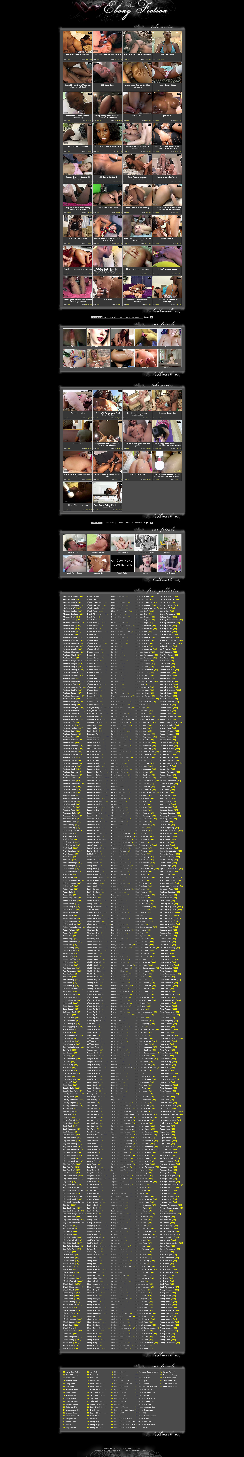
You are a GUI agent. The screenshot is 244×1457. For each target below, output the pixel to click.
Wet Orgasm (165, 1217)
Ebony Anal (92, 1258)
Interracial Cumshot (121, 1123)
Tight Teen (165, 1144)
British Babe (93, 754)
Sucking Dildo (166, 921)
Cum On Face (92, 1111)
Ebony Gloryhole (94, 1310)
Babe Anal (67, 992)
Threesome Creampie (169, 1114)
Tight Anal (165, 1126)
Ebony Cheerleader (95, 1278)
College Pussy (93, 1044)
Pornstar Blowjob (143, 1132)
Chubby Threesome (95, 989)
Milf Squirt (141, 892)
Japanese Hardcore (120, 1185)
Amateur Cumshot (70, 675)
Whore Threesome (167, 1249)
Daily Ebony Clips (99, 1413)
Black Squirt (93, 599)
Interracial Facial (120, 1132)
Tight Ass (164, 1132)
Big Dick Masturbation (73, 1223)
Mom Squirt (140, 936)
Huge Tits (115, 1097)
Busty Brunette (94, 874)
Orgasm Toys (141, 1032)
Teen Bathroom (166, 959)
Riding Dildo (166, 629)
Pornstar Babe (142, 1129)
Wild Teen (164, 1284)
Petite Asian (141, 1094)
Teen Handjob (166, 1030)
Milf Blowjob (141, 836)
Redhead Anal (141, 1308)
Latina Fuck (117, 1255)
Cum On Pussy (93, 1117)
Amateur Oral (69, 731)
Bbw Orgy (67, 1056)
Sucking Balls (166, 904)
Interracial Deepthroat (122, 1126)
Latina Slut (117, 1287)
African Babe (69, 599)
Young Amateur (166, 1290)
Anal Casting (69, 828)
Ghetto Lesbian (118, 819)
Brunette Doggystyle (96, 793)
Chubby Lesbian (94, 971)
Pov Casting (141, 1173)
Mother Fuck (141, 965)
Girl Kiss (115, 828)
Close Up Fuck (93, 1012)
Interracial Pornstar (121, 1164)
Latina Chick (117, 1249)
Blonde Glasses (94, 664)
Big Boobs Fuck (70, 1179)
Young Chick (165, 1316)
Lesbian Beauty (118, 1322)
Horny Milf (116, 1044)
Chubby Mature (93, 974)
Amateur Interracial (72, 714)
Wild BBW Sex (145, 1422)
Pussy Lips (140, 1264)
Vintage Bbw (165, 1173)
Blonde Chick (93, 649)
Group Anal (116, 880)
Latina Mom (116, 1272)
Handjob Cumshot (119, 948)
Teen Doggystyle (167, 1000)
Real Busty (140, 1290)
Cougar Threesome (95, 1062)
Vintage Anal (166, 1167)
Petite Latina (142, 1106)
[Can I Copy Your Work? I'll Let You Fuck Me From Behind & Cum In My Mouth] (167, 441)
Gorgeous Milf (118, 872)
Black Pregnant (70, 1337)
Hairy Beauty (117, 907)
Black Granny (69, 1302)
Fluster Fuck (98, 368)
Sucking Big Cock (168, 907)
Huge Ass (115, 1071)
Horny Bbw (115, 1021)
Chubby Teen (92, 986)
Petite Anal (141, 1091)
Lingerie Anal (142, 690)
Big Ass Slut (69, 1170)
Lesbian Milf (141, 611)
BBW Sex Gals (120, 1398)
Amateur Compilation (72, 661)
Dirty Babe (92, 1196)
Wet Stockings (166, 1226)
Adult (146, 573)
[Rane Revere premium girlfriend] (137, 175)
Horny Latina (117, 1038)
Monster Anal (141, 942)
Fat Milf (115, 678)
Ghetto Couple (118, 813)
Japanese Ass (117, 1173)
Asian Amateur (69, 883)
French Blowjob (118, 778)
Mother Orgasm (142, 971)
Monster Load (141, 951)
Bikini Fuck (68, 1261)
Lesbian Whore (142, 678)
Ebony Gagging (93, 1305)
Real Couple (141, 1293)
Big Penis (67, 1231)
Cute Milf (91, 1161)
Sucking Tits (166, 927)
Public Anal (141, 1223)
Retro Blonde (141, 1348)
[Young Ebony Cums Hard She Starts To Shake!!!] (107, 113)
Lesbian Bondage (119, 1325)
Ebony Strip (117, 605)
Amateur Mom (68, 725)
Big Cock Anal (69, 1185)
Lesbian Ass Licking (121, 1316)
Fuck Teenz (144, 1375)
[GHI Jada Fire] (107, 83)
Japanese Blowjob (119, 1179)
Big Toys (67, 1252)
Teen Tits (164, 1097)
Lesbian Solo (141, 646)
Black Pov (67, 1334)
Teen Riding (165, 1062)
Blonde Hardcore (94, 667)
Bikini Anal (68, 1255)
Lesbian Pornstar (143, 629)
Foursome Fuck (118, 772)
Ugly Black (165, 1155)
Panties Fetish (142, 1065)
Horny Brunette (118, 1027)
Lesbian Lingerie (143, 602)
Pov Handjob (141, 1179)
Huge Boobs (116, 1073)
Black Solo (68, 1348)
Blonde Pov (92, 687)
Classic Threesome (95, 1000)
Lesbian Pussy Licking (146, 635)
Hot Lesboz (144, 1384)
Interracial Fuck (119, 1138)
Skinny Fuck (165, 754)
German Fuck (117, 801)
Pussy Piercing (142, 1267)
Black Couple (69, 1293)
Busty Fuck (92, 886)
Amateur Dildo (69, 684)
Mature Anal (141, 725)
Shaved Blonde (166, 687)
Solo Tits (164, 842)
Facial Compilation (120, 632)
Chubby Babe (92, 956)
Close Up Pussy (94, 1021)
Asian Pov (67, 945)
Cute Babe (91, 1144)
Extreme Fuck (117, 629)
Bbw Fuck (67, 1032)
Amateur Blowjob (70, 640)
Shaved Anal (165, 673)
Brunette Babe (93, 766)
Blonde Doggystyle (95, 655)
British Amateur (94, 752)
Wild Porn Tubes (74, 573)
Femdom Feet (117, 699)
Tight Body (165, 1135)
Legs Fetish (117, 1305)
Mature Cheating (143, 749)
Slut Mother (165, 795)
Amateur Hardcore (71, 711)
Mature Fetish (142, 763)
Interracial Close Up (121, 1117)
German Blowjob (118, 798)
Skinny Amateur (167, 734)
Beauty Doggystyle (71, 1094)
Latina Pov (116, 1284)
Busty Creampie (94, 880)
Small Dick (165, 798)
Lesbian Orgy (141, 623)
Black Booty (68, 1284)
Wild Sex (164, 1278)
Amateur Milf (69, 722)
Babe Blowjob (69, 994)
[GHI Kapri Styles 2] (107, 175)
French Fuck (117, 781)
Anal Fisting (69, 845)
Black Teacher (93, 608)
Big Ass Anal (69, 1135)
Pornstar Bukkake (143, 1135)
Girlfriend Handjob (120, 842)
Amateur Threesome (71, 784)
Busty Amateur (93, 857)
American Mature (70, 816)
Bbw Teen (67, 1076)
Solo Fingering (167, 828)
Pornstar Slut (142, 1161)
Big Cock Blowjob (71, 1188)
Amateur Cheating (71, 652)
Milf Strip (140, 898)
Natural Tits (141, 994)
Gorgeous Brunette (120, 866)
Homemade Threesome (120, 1015)
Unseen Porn (170, 552)
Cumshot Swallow (94, 1135)
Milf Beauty (141, 831)
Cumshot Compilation (96, 1132)
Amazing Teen (69, 810)
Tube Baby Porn (97, 1401)
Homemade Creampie (120, 992)
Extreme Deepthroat (120, 626)
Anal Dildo (68, 839)
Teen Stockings (167, 1079)
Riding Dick (165, 626)
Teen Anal (164, 951)
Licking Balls (142, 687)
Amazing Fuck (69, 804)
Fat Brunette (117, 661)
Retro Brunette (167, 599)
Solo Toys (164, 845)
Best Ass (67, 1117)
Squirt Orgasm (166, 872)
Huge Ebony (116, 1085)
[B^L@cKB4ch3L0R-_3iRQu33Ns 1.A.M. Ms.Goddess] (107, 441)
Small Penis (165, 801)
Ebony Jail (92, 1316)
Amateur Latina (70, 716)
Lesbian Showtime (147, 1392)
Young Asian (165, 1296)
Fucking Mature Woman (149, 1372)
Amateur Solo (69, 757)
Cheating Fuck (93, 921)
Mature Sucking (142, 816)
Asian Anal (68, 886)
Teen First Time (167, 1015)
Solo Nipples (166, 833)
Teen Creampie (166, 983)
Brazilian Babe (94, 743)
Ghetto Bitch (117, 810)
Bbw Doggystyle (70, 1027)
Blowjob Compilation (96, 708)
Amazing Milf (69, 807)
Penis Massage (142, 1082)
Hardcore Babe (118, 959)
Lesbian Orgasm (142, 620)
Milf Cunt (140, 842)
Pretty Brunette (143, 1205)
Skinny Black (166, 743)
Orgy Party (140, 1035)
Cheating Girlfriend (96, 924)
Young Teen (165, 1340)
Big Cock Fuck (69, 1199)
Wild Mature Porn (147, 1425)
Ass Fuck (67, 977)
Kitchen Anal (117, 1234)
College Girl (93, 1041)
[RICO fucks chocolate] (77, 144)
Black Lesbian (69, 1305)
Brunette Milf (93, 807)
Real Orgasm (141, 1299)
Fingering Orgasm (119, 722)
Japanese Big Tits (120, 1176)
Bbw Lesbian (68, 1041)
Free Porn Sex (169, 1381)
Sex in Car (165, 664)
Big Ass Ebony (69, 1155)
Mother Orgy (141, 974)
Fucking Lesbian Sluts (125, 1422)
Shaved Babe (165, 675)
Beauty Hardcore (70, 1100)
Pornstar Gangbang (144, 1147)
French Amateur (118, 775)
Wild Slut (164, 1281)
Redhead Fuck (141, 1322)
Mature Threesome (143, 819)
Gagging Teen (117, 787)
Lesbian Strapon (143, 658)
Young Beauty (166, 1302)
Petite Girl (141, 1103)
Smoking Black (166, 810)
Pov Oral (139, 1185)
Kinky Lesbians (118, 1220)
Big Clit (67, 1182)
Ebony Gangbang (94, 1308)
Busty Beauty (93, 869)
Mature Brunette (143, 746)
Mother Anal (141, 959)
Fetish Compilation (120, 708)
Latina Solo (117, 1290)
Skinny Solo (165, 775)
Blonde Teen (92, 702)
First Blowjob (118, 731)
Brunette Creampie (95, 790)
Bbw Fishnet (68, 1030)
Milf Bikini (141, 833)
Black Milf (68, 1313)
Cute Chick (92, 1152)
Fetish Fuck (117, 711)
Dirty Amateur (93, 1193)
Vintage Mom (165, 1193)
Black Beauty (69, 1278)
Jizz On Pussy (118, 1199)
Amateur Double (70, 690)
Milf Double (141, 848)
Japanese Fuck (118, 1182)
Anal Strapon (69, 866)
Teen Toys (164, 1100)
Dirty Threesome (94, 1223)
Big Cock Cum (69, 1193)
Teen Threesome (167, 1094)
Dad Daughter (93, 1167)
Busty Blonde (93, 872)
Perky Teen (140, 1088)
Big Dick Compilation (73, 1214)
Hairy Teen (116, 942)
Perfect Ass (141, 1085)
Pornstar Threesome (144, 1167)
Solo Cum (164, 822)
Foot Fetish (117, 763)
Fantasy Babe (117, 637)
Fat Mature (116, 675)
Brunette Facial (94, 795)
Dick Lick (91, 1182)
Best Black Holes (98, 1407)
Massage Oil (141, 714)
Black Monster (69, 1319)
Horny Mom (115, 1047)
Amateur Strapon (70, 763)
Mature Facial (142, 757)
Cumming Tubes (121, 1407)
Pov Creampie (141, 1176)
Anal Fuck (67, 848)
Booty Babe (92, 728)
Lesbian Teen (141, 667)
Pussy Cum (140, 1246)
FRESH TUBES (109, 317)
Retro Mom (164, 611)
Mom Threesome (142, 939)
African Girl (69, 608)
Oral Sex (139, 1027)
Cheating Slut (93, 936)
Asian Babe (68, 892)
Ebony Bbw (91, 1264)
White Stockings (167, 1234)
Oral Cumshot (141, 1021)
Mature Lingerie (143, 790)
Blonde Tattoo (93, 699)
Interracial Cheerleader (123, 1114)
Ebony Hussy (120, 1372)
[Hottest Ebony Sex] (167, 411)
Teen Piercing (166, 1053)
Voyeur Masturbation (169, 1208)
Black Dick (68, 1296)
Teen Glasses (166, 1024)
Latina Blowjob (118, 1246)
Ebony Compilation (95, 1284)
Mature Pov (140, 804)
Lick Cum (139, 684)
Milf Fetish (141, 851)
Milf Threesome (142, 907)
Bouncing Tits (93, 734)
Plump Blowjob (142, 1120)
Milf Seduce (141, 886)
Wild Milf (164, 1275)
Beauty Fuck (68, 1097)
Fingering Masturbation (122, 719)
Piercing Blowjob (143, 1114)
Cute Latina (92, 1155)
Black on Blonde (94, 632)
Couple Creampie (94, 1065)
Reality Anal (141, 1302)
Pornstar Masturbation (146, 1150)
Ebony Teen (116, 608)
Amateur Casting (70, 646)
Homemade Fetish (119, 997)
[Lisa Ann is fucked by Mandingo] (167, 297)
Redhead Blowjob (143, 1313)
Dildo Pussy (92, 1188)
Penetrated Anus (143, 1079)
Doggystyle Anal (94, 1226)
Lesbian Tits (141, 673)
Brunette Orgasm (94, 813)
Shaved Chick (166, 693)
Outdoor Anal (141, 1038)
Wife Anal (164, 1252)
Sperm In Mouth (167, 854)
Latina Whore (117, 1302)
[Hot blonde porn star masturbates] (137, 411)
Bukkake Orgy (93, 854)
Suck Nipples (166, 898)
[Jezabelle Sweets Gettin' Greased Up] (77, 113)
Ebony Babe (92, 1261)
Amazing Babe (69, 795)
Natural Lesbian (143, 986)
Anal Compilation (71, 831)
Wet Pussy (164, 1223)
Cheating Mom (93, 933)
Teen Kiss (164, 1032)
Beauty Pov (68, 1109)
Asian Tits (68, 965)
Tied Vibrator (166, 1123)
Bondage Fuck (93, 716)
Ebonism (93, 1419)
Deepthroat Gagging (96, 1179)
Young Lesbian (166, 1331)
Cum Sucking (92, 1123)
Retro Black (141, 1346)
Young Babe (165, 1299)
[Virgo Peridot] (77, 411)
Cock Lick (91, 1027)
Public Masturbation (145, 1237)
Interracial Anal (119, 1103)
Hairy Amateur (118, 895)
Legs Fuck (115, 1308)
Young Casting (166, 1313)
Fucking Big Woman (123, 1419)
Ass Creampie (69, 968)
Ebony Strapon (118, 602)
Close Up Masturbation (98, 1015)
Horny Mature (117, 1041)
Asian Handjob (69, 918)
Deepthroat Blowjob (96, 1170)
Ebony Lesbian (93, 1325)
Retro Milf (165, 608)
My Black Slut (121, 1390)
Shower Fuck (165, 719)
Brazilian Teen (94, 749)
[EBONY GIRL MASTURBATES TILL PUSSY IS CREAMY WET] (167, 144)
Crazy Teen (92, 1091)
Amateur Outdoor (70, 740)
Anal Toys (67, 874)
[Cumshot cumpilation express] (77, 266)
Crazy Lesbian (93, 1088)
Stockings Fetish (168, 880)
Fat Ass (114, 649)
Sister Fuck (165, 728)
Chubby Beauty (93, 959)
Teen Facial (165, 1006)
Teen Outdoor (166, 1047)
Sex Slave (164, 661)
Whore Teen (165, 1246)
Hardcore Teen (118, 983)
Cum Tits (91, 1129)
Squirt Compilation (169, 869)
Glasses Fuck (117, 854)
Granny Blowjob (118, 874)
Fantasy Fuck (117, 640)
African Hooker (70, 611)
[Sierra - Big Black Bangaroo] (137, 52)
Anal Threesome (70, 872)
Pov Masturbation (143, 1182)
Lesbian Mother (142, 617)
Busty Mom (91, 898)
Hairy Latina (117, 924)
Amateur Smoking (70, 754)
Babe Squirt (68, 1009)
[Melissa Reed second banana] (107, 52)
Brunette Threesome (96, 839)
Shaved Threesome (168, 716)
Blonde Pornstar (94, 684)
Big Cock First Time (72, 1196)
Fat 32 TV (119, 1413)
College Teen (93, 1047)
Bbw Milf (67, 1050)
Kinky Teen (116, 1226)
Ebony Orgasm (93, 1340)
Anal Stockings (70, 863)
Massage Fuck (141, 711)
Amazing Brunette (71, 798)
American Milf (69, 819)
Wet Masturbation (168, 1214)
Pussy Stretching (143, 1269)
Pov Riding (140, 1190)
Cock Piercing (93, 1030)
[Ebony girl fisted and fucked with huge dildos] (77, 297)
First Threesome (119, 740)
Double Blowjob (94, 1237)
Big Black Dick (70, 1176)
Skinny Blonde (166, 746)
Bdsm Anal (67, 1082)
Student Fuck (166, 895)
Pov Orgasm (140, 1188)
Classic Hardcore (95, 994)
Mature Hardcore (143, 778)
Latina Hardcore (119, 1261)
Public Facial (142, 1229)
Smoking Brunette (168, 816)
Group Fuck (116, 886)
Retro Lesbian (166, 605)
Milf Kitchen (141, 866)
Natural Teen (141, 992)
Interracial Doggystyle (122, 1129)
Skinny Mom (165, 769)
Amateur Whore (69, 790)
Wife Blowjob (166, 1255)
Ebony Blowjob (93, 1269)
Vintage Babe (166, 1170)
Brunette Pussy (94, 822)
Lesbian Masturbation (145, 608)
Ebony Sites (120, 1378)
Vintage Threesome (168, 1205)
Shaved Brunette (167, 690)
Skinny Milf (165, 766)
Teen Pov (164, 1056)
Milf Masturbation (144, 869)
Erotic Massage (118, 617)
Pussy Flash (141, 1252)
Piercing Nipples (143, 1117)
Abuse (145, 1450)
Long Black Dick (143, 702)
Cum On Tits (92, 1120)
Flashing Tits (118, 760)
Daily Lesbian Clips (124, 1410)
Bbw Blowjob (68, 1018)
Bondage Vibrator (95, 722)
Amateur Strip (69, 766)
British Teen (93, 760)
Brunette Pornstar (95, 816)
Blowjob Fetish (94, 711)
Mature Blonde (142, 740)
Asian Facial (69, 910)
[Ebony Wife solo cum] (77, 502)
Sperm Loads (165, 863)
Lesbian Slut (141, 643)
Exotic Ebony (117, 623)
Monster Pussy (142, 953)
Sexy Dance (165, 667)
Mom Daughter (141, 921)
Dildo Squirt (93, 1190)
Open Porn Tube (170, 1387)
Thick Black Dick (168, 1106)
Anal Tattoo (68, 869)
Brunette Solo (93, 828)
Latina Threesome (119, 1299)
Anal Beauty (68, 825)
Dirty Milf (92, 1214)
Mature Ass (140, 728)
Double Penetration (96, 1246)
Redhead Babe (141, 1310)
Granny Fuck (117, 877)
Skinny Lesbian (167, 760)
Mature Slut (141, 807)
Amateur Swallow (70, 772)
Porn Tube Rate (97, 1384)
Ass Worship (68, 986)
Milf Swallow (141, 904)
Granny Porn (144, 1378)
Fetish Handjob (118, 714)
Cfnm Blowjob (93, 915)
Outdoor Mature (142, 1056)
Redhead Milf (141, 1331)
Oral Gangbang (142, 1024)
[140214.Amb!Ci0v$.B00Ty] (107, 205)
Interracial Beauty (120, 1109)
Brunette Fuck (93, 798)
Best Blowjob (69, 1120)
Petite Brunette (143, 1100)
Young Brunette (167, 1310)
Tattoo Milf (165, 945)
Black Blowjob (69, 1281)
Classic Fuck (93, 992)
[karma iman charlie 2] (167, 175)
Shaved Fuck (165, 696)
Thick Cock (165, 1109)
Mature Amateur (142, 722)
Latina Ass (116, 1243)
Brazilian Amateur (95, 737)
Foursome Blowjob (119, 769)
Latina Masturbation (121, 1267)
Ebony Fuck (92, 1302)
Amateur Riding (70, 749)
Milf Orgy (140, 874)
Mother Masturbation (145, 968)
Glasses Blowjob (119, 848)
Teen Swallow (166, 1088)
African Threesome (71, 623)
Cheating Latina (94, 927)
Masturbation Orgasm (145, 719)
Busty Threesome (94, 907)
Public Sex (140, 1240)
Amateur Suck (69, 769)
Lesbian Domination (120, 1337)
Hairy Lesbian (118, 927)
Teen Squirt (165, 1076)
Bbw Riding (68, 1065)
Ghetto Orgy (117, 822)
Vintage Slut (166, 1199)
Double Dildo (93, 1240)
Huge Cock (115, 1076)
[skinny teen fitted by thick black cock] (107, 236)
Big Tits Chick (70, 1240)
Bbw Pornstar (69, 1059)
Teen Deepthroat (167, 994)
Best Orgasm (68, 1132)
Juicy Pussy (117, 1208)
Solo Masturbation (168, 831)
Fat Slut (115, 687)
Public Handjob (142, 1234)
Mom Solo (139, 933)
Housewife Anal (118, 1065)
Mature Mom (140, 795)
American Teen (69, 822)
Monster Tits (141, 956)
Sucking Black (166, 912)
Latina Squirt (118, 1293)
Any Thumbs (170, 573)
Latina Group (117, 1258)
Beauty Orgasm (69, 1103)
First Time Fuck (119, 746)
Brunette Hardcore (95, 801)
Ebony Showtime (121, 1375)
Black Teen (92, 611)
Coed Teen (91, 1035)
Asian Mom (67, 936)
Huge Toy (115, 1100)
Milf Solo (140, 889)
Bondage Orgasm (94, 719)
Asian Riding (69, 951)
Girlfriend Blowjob (120, 833)
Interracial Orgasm (120, 1155)
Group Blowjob (118, 883)
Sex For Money (166, 655)
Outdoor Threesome (144, 1059)
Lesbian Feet (117, 1340)
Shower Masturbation (169, 722)
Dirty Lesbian (93, 1211)
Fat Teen (115, 690)
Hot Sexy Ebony (121, 1381)
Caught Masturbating (96, 912)
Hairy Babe (116, 904)
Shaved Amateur (167, 670)
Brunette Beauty (94, 769)
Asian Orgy (68, 939)
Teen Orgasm (165, 1041)
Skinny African (167, 731)
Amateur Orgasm (70, 734)
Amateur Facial (70, 693)
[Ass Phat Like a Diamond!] (77, 52)
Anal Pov (67, 860)
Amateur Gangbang (71, 702)
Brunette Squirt (94, 831)
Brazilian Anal (94, 740)
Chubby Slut (92, 983)
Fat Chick (115, 664)
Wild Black (165, 1267)
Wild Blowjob (166, 1269)
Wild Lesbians (166, 1272)
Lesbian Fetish (118, 1343)
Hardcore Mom (117, 971)
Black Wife (92, 629)
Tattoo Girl (165, 942)
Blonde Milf (92, 675)
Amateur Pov (68, 743)
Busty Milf (92, 895)
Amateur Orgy (69, 737)
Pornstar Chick (142, 1138)
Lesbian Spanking (143, 649)
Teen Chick (165, 977)
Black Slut (68, 1346)
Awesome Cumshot (70, 989)
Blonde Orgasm (93, 681)
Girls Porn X (169, 1372)
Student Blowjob (167, 892)
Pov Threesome (142, 1196)
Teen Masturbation (168, 1038)
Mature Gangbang (143, 769)
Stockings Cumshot (168, 877)
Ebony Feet (92, 1296)
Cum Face (91, 1103)
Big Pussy (67, 1234)
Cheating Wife (93, 939)
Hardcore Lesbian (119, 968)
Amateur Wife (69, 793)
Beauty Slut (68, 1111)
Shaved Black (166, 684)
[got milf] (167, 113)
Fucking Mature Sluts (124, 1425)
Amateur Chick (69, 655)
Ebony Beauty (93, 1267)
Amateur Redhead (70, 746)
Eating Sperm (93, 1252)
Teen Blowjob (166, 968)
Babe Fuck (67, 1003)
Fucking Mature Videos (125, 1428)
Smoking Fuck (166, 819)
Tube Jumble (122, 552)
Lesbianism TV (145, 1390)
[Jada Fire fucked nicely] (137, 205)
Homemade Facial (119, 994)
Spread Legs (165, 866)
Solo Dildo (165, 825)
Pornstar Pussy (142, 1158)
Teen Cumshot (166, 986)
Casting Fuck (93, 910)
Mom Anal (139, 915)
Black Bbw (67, 1275)
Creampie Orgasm (94, 1094)
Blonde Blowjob (94, 646)
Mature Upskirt (142, 825)
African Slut (69, 617)
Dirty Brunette (94, 1202)
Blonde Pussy (93, 690)
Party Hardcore (142, 1076)
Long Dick (140, 705)
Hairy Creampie (118, 918)
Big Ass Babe (69, 1141)
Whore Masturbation (169, 1243)
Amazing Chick (69, 801)
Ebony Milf (92, 1334)
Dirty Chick (92, 1205)
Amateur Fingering (71, 696)
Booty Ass (91, 725)
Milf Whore (140, 912)
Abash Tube (122, 573)
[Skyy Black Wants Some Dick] (107, 144)
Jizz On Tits (117, 1202)
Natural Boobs (142, 983)
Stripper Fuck (166, 889)
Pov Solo (139, 1193)
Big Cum (66, 1205)
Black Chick (68, 1290)
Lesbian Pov (141, 632)
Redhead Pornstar (143, 1334)
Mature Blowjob (142, 743)
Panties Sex (141, 1071)
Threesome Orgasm (168, 1120)
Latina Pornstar (119, 1281)
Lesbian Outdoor (143, 626)
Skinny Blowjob (167, 749)
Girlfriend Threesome (121, 845)
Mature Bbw (140, 731)
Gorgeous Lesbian (119, 869)
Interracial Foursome (121, 1135)
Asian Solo (68, 956)
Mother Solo (141, 977)
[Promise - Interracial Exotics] (137, 297)
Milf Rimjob (141, 883)
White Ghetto (166, 1229)
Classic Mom (92, 997)
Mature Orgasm (142, 798)
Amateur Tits (69, 787)
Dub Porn (74, 368)
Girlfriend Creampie (121, 836)
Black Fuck (68, 1299)
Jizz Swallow (117, 1205)
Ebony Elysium (96, 1425)
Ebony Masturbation (96, 1328)
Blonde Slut (92, 693)
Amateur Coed (69, 658)
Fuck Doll (115, 784)
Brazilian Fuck (94, 746)
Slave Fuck (165, 787)
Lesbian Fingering (120, 1346)
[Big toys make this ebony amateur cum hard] (77, 205)
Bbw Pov (66, 1062)
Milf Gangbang (142, 857)
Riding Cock (165, 617)
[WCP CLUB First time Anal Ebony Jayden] (107, 411)
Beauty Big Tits (70, 1091)
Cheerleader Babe (95, 942)
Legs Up (114, 1310)
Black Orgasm (69, 1322)
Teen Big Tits (166, 965)
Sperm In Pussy (167, 857)
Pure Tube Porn (97, 1387)
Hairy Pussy (117, 939)
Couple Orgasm (93, 1073)
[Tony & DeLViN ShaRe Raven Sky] (107, 472)
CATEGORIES (137, 317)
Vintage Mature (167, 1188)
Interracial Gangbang (121, 1141)
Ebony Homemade (94, 1313)
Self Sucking (166, 652)
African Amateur (70, 596)
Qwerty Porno (98, 552)
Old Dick (139, 1009)
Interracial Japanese (121, 1144)
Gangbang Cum (117, 790)
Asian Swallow (69, 959)
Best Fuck (67, 1126)
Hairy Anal (116, 898)
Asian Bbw (67, 895)
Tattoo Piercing (167, 948)
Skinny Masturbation (169, 763)
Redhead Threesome (144, 1343)
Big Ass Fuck (69, 1158)
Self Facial (165, 649)
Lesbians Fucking (143, 681)
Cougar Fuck (92, 1053)
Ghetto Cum (116, 816)
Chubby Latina (93, 968)
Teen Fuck (164, 1018)
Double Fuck (92, 1243)
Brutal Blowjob (94, 848)
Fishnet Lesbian (119, 752)
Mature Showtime (146, 1401)
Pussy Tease (141, 1275)
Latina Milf (117, 1269)
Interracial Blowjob (121, 1111)
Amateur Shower (70, 752)
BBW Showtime (120, 1401)
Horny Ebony (117, 1035)
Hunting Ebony (121, 1387)
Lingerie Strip (142, 696)
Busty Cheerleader (95, 877)
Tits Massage (166, 1152)
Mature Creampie (143, 754)
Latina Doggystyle (120, 1252)
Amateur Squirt (70, 760)
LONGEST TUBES (123, 317)
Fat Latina (116, 670)
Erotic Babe (117, 614)
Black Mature (69, 1310)
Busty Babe (92, 866)
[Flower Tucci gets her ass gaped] (137, 441)
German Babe (117, 795)
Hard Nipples (117, 956)
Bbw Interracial (70, 1035)
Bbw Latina (68, 1038)
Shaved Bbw (165, 678)
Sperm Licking (166, 860)
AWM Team (112, 1450)
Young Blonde (166, 1308)
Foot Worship (117, 766)
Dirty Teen (92, 1220)
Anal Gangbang (69, 851)
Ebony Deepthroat (95, 1290)
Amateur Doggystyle (72, 687)
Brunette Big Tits (95, 772)
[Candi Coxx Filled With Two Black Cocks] (137, 236)
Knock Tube (95, 1381)
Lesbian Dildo (118, 1334)
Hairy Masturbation (120, 930)
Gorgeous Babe (118, 860)
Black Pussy (68, 1340)
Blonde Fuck (92, 661)
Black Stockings (94, 602)
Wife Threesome (167, 1258)
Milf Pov (139, 880)
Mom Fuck (139, 924)
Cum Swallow (92, 1126)
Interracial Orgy (119, 1158)
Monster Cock (141, 945)
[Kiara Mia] (77, 441)
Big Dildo (67, 1226)
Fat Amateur (117, 643)
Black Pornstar (70, 1331)
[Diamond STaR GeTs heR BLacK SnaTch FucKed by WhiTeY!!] (167, 205)
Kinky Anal (116, 1211)
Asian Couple (69, 907)
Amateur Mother (70, 728)
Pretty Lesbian (142, 1214)
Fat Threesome (118, 693)
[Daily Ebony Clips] (167, 83)
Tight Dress (165, 1138)
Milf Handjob (141, 860)
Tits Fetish (165, 1150)
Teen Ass (164, 953)
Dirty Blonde (93, 1199)
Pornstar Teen (142, 1164)
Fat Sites (119, 1416)
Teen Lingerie (166, 1035)
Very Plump (144, 1419)
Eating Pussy (93, 1249)
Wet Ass (163, 1211)
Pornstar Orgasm (143, 1152)
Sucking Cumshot (167, 918)
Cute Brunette (93, 1150)
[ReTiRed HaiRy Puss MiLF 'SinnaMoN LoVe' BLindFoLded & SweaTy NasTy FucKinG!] (107, 266)
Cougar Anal (92, 1050)
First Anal (116, 728)
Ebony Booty (92, 1272)
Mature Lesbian (142, 787)
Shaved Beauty (166, 681)
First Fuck (116, 734)
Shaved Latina (166, 699)
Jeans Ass (115, 1190)
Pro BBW (142, 1413)
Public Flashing (143, 1231)
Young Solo (165, 1337)
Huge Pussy (116, 1094)
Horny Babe (116, 1018)
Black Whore (92, 626)
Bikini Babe (68, 1258)
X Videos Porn (169, 1378)
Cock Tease (92, 1032)
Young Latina (166, 1328)
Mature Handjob (142, 775)
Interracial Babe (119, 1106)
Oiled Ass (140, 1006)
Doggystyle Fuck (94, 1229)
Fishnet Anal (117, 749)
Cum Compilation (94, 1097)
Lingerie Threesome (144, 699)
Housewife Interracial (122, 1068)
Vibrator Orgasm (167, 1164)
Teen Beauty (165, 962)
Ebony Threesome (119, 611)
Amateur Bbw (68, 635)
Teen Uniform (166, 1103)
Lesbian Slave (142, 640)
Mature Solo (141, 810)
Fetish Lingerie (119, 716)
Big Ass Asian (69, 1138)
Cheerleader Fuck (95, 948)
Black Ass (67, 1269)
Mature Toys (141, 822)
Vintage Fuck (166, 1179)
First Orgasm (117, 737)
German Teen (117, 804)
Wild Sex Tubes (74, 347)
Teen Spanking (166, 1073)
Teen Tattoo (165, 1091)
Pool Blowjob (141, 1123)
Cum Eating (92, 1100)
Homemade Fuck (118, 1000)
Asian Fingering (70, 912)
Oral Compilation (143, 1012)
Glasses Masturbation (121, 857)
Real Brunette (142, 1287)
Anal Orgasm (68, 854)
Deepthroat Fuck (94, 1176)
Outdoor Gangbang (143, 1047)
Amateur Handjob (70, 708)
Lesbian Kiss (141, 599)
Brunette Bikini (94, 775)
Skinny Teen (165, 778)
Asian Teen (68, 962)
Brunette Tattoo (94, 833)
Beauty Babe (68, 1088)
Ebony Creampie (94, 1287)
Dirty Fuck (92, 1208)
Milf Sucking (141, 901)
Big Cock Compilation (73, 1190)
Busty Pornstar (94, 901)
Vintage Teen (166, 1202)
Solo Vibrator (166, 848)
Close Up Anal (93, 1003)
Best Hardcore (69, 1129)
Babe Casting (69, 997)
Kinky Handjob (118, 1217)
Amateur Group (69, 705)
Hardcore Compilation (121, 965)
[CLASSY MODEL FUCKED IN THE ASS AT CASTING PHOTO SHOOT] (167, 472)
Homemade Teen (118, 1012)
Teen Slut (164, 1068)
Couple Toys (92, 1079)
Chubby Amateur (94, 951)
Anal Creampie (69, 836)
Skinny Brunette (167, 752)
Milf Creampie (142, 839)
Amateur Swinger (70, 775)
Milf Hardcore (142, 863)
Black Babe (68, 1272)
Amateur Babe (69, 632)
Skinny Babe (165, 740)
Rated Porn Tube (97, 1390)
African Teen (69, 620)
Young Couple (166, 1319)
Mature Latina (142, 784)
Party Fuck (140, 1073)
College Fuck (93, 1038)
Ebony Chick (92, 1281)
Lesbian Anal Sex (119, 1313)
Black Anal (68, 1267)
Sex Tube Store (97, 1395)
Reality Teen (141, 1305)
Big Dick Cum (69, 1217)
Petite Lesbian (142, 1109)
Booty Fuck (92, 731)
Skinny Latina (166, 757)
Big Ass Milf (69, 1164)
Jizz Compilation (119, 1196)
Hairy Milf (116, 936)
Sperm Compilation (168, 851)
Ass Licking (68, 980)
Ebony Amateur (93, 1255)
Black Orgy (68, 1325)
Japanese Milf (118, 1188)
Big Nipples (68, 1229)
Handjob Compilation (121, 945)
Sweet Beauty (166, 936)
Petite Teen (141, 1111)
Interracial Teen (119, 1167)
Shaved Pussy (166, 708)
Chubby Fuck (92, 965)
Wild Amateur (166, 1261)
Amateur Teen (69, 781)
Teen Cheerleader (168, 974)
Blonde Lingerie (94, 673)
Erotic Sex (116, 620)
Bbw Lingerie (69, 1044)
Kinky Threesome (119, 1229)
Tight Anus (165, 1129)
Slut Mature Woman (147, 1416)
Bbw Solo (67, 1068)
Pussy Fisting (142, 1249)
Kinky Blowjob (118, 1214)
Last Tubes (122, 368)
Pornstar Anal (142, 1126)
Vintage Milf (166, 1190)
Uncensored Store (146, 552)
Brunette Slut (93, 825)
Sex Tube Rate (96, 1392)
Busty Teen (92, 904)
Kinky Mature (117, 1223)
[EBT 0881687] (137, 113)
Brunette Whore (94, 842)
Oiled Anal (140, 1003)
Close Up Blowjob (95, 1006)
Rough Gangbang (167, 637)
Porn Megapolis (146, 1410)
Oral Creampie (142, 1015)
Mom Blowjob (141, 918)
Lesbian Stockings (144, 655)
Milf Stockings (142, 895)
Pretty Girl (141, 1211)
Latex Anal (116, 1237)
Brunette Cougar (94, 787)
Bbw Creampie (69, 1024)
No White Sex (120, 1392)
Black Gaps (95, 1410)
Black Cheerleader (71, 1287)
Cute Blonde (92, 1147)
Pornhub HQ (146, 368)
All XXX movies (98, 347)
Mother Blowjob (142, 962)
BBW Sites (119, 1404)
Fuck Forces (170, 368)
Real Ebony (140, 1296)
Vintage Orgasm (167, 1196)
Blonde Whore (93, 705)
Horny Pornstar (118, 1053)
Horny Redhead (118, 1056)
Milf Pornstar (142, 877)
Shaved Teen (165, 714)
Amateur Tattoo (70, 778)
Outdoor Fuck (141, 1044)
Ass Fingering (69, 971)
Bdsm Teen (67, 1085)
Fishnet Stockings (120, 757)
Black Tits (92, 617)
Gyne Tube (94, 1378)
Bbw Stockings (69, 1073)
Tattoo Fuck (165, 939)
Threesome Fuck (167, 1117)
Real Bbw (139, 1281)
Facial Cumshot (118, 635)
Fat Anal (115, 646)
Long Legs (140, 708)
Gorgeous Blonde (119, 863)
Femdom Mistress (119, 702)
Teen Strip (165, 1082)
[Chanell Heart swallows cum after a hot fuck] (77, 83)
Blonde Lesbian (94, 670)
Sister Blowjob (167, 725)
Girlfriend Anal (119, 831)
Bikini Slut (68, 1264)
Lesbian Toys (141, 675)
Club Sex (91, 1024)
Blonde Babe (92, 637)
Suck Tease (165, 901)
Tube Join (122, 347)
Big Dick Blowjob (71, 1211)
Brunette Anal (93, 763)
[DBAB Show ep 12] (137, 472)
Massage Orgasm (142, 716)
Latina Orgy (117, 1278)
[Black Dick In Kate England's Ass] (77, 472)
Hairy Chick (117, 915)
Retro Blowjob (166, 596)
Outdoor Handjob (143, 1050)
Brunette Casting (95, 781)
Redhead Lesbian (143, 1325)
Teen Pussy (165, 1059)
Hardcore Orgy (118, 977)
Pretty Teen (141, 1220)
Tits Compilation (168, 1147)
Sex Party (164, 658)
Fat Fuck (115, 667)
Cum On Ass (92, 1109)
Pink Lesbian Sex (147, 1407)
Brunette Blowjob (95, 778)
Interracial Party (120, 1161)
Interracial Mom (119, 1152)
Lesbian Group (142, 596)
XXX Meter (143, 1428)
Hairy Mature (117, 933)
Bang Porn (169, 347)
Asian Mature (69, 930)
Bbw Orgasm (68, 1053)
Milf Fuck (140, 854)
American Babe (69, 813)
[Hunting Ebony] (167, 52)
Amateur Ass (68, 629)
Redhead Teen (141, 1340)
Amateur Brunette (71, 643)
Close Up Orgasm (94, 1018)
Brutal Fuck (92, 851)
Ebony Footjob (93, 1299)
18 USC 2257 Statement (129, 1450)
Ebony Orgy (92, 1343)
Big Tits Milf (69, 1249)
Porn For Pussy (170, 1375)
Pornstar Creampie (144, 1141)
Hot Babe (115, 1062)
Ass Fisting (68, 974)
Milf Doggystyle (143, 845)
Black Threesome (94, 614)
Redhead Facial (142, 1319)
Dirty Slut (92, 1217)
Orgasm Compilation (144, 1030)
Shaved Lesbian (167, 702)
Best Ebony (68, 1123)
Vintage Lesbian (167, 1182)
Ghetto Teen (117, 825)
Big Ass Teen (69, 1173)
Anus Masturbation (71, 880)
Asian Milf (68, 933)
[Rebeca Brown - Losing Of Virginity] (77, 175)
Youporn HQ (98, 573)
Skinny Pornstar (167, 772)
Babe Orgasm (68, 1006)
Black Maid (68, 1308)
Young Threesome (167, 1343)
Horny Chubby (117, 1030)
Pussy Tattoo (141, 1272)
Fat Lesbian (117, 673)
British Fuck (93, 757)
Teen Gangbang (166, 1021)
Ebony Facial (93, 1293)
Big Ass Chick (69, 1152)
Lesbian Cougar (118, 1331)
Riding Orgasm (166, 635)
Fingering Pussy (119, 725)
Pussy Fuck (140, 1255)
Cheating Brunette (95, 918)
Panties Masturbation (145, 1068)
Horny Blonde (117, 1024)
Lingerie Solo (142, 693)
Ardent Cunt (146, 347)
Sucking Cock (166, 915)
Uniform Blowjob (167, 1158)
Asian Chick (68, 904)
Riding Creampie (167, 623)
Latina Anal (117, 1240)
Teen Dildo (165, 997)
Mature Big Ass (142, 734)
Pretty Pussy (141, 1217)
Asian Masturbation (72, 927)
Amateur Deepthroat (72, 681)
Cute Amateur (93, 1141)
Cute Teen (91, 1164)
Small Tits (165, 804)
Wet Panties (165, 1220)
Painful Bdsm (141, 1062)
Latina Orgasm (118, 1275)
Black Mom (67, 1316)
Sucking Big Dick (168, 910)
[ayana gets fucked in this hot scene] (137, 83)
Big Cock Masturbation (73, 1202)
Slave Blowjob (166, 784)
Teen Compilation (168, 980)
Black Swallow (93, 605)
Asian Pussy (68, 948)
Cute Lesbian (93, 1158)
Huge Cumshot (117, 1079)
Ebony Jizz (92, 1319)
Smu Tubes (94, 1398)
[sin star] (107, 297)
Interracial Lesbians (121, 1147)
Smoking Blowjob (167, 813)
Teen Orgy (164, 1044)
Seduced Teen (166, 646)
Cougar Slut (92, 1059)
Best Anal (67, 1114)
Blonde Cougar (93, 652)
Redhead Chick (142, 1316)
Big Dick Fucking (71, 1220)
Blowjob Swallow (94, 714)
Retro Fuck (165, 602)
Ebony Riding (93, 1348)
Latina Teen (117, 1296)
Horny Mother (117, 1050)
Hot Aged (143, 1381)
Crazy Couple (93, 1082)
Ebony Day (94, 1422)
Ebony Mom (91, 1337)
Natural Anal (141, 980)
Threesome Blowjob (168, 1111)
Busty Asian (92, 863)
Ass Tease (67, 983)
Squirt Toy (165, 874)
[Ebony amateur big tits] (137, 266)
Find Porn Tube (170, 1384)
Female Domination (120, 696)
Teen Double (165, 1003)
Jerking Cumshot (119, 1193)
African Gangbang (71, 605)
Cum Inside (92, 1106)
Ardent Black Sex (98, 1404)
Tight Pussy (165, 1141)
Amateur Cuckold (70, 673)
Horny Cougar (117, 1032)
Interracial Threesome (122, 1170)
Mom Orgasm (140, 930)
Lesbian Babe (117, 1319)
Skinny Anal (165, 737)
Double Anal (92, 1234)
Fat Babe (115, 652)
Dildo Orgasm (93, 1185)
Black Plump (68, 1328)
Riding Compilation (169, 620)
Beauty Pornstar (70, 1106)
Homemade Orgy (118, 1009)
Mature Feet (141, 760)
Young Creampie (167, 1322)
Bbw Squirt (68, 1071)
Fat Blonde (116, 658)
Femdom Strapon (118, 705)
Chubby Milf (92, 977)
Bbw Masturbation (71, 1047)
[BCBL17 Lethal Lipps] (167, 266)
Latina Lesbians (119, 1264)
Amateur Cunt (69, 678)
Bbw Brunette (69, 1021)
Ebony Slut (116, 599)
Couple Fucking (94, 1068)
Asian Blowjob (69, 901)
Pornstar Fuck (142, 1144)
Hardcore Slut (118, 980)
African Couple (70, 602)
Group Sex (115, 892)
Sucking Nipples (167, 924)
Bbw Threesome (69, 1079)
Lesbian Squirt (142, 652)
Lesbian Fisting (119, 1348)
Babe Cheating (69, 1000)
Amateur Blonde (70, 637)
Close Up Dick (93, 1009)
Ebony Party (92, 1346)
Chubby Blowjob (94, 962)
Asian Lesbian (69, 924)
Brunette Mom (93, 810)
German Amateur (118, 793)
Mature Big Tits (143, 737)
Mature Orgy (141, 801)
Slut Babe (164, 790)
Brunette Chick (94, 784)
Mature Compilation (144, 752)
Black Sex (67, 1343)
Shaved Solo (165, 711)
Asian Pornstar (70, 942)
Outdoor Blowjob (143, 1041)
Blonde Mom (92, 678)
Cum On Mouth (93, 1114)
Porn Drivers (74, 552)
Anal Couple (68, 833)
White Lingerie (167, 1231)
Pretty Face (141, 1208)
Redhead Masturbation (145, 1328)
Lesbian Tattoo (142, 664)
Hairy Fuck (116, 921)
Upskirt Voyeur (167, 1161)
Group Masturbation (120, 889)
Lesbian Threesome (144, 670)
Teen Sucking (166, 1085)
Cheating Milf (93, 930)
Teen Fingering (167, 1012)
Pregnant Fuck (142, 1202)
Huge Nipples (117, 1091)
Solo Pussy (165, 839)
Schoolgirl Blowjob (169, 640)
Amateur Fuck (69, 699)
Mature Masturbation (145, 793)
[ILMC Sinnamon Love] (77, 236)
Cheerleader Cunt (95, 945)
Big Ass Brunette (71, 1150)
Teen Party (165, 1050)
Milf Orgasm (141, 872)
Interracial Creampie (121, 1120)
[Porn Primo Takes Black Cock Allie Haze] (107, 502)
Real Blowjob (141, 1284)
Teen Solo (164, 1071)
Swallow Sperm (166, 933)
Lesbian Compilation (121, 1328)
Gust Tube (94, 1375)
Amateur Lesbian (70, 719)
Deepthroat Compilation (98, 1173)
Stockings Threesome (169, 886)
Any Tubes (94, 1372)
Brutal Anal (92, 845)
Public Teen (141, 1243)
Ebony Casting (93, 1275)
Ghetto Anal (117, 807)
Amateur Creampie (71, 670)
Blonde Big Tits (94, 643)
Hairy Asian (117, 901)
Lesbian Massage (143, 605)
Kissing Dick (117, 1231)
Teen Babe (164, 956)
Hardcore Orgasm (119, 974)
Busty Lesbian (93, 892)
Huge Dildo (116, 1082)
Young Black (165, 1305)
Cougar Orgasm (93, 1056)
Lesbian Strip (142, 661)
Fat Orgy (115, 684)
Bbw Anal (67, 1015)
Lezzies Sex (144, 1395)
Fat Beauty (116, 655)
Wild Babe (164, 1264)
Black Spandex (93, 596)
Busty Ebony (92, 883)
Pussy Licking (142, 1261)
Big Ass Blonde (70, 1147)
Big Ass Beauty (70, 1144)
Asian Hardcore (70, 921)
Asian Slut (68, 953)
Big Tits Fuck (69, 1243)
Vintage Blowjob (167, 1176)
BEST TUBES (97, 317)
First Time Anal (119, 743)
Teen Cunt (164, 989)
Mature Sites (145, 1404)
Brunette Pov (93, 819)
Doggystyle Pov (94, 1231)
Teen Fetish (165, 1009)
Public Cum (140, 1226)
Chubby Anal (92, 953)
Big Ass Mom (68, 1167)
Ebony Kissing (93, 1322)
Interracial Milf (119, 1150)
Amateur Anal (69, 626)
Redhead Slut (141, 1337)
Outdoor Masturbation (145, 1053)
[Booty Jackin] (167, 236)
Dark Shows (95, 1416)
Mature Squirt (142, 813)
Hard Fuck (115, 953)
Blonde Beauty (93, 640)
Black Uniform (93, 620)
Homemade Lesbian (119, 1003)
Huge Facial (117, 1088)
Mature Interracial (144, 781)
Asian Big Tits (70, 898)
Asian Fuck (68, 915)
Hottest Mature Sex (148, 1387)
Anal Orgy (67, 857)
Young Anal (165, 1293)
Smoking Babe (166, 807)
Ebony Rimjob (117, 596)
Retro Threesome (167, 614)
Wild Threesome (167, 1287)
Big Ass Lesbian (70, 1161)
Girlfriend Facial (120, 839)
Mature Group (141, 772)
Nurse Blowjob (142, 997)
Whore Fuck (165, 1240)
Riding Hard (165, 632)
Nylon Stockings (143, 1000)
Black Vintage (93, 623)
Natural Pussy (142, 989)
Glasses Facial (118, 851)
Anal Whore (68, 877)
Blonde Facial (93, 658)
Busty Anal (92, 860)
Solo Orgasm (165, 836)
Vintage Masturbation (170, 1185)
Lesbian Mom (141, 614)
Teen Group (165, 1027)
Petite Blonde (142, 1097)
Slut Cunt (164, 793)
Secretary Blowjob (168, 643)
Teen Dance (165, 992)
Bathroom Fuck (69, 1012)
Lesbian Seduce (142, 637)
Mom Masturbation (143, 927)
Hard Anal (115, 951)
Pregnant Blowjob (143, 1199)
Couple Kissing (94, 1071)
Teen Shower (165, 1065)
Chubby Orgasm (93, 980)
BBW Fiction (120, 1395)
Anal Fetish (68, 842)
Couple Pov (92, 1076)
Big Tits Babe (69, 1237)
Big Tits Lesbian (71, 1246)
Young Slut (165, 1334)
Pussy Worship (142, 1278)
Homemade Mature (119, 1006)
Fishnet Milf (117, 754)
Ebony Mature (93, 1331)
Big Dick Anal (69, 1208)
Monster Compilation (145, 948)
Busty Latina (93, 889)
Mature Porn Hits (147, 1398)
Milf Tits (140, 910)
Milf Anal (140, 828)
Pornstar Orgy (142, 1155)
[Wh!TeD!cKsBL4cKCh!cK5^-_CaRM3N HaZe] (137, 144)
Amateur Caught (70, 649)
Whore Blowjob (166, 1237)
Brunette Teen (93, 836)
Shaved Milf (165, 705)
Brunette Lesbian (95, 804)
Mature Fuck (141, 766)
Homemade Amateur (119, 986)
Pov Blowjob (141, 1170)
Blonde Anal (92, 635)
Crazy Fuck (92, 1085)
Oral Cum (139, 1018)
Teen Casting (166, 971)
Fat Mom (114, 681)
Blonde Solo (92, 696)
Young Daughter (167, 1325)
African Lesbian (70, 614)
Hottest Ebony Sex (123, 1384)
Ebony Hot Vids (97, 1428)
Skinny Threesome (168, 781)
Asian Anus (68, 889)
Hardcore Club (118, 962)
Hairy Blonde (117, 910)
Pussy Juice (141, 1258)
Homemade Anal (118, 989)
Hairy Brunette (118, 912)
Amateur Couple (70, 667)
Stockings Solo (167, 883)
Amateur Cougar (70, 664)
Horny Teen (116, 1059)
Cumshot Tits (93, 1138)
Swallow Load (166, 930)
